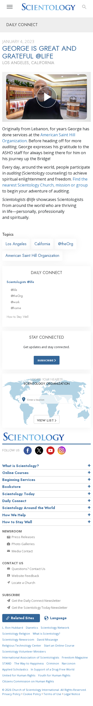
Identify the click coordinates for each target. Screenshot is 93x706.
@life (14, 289)
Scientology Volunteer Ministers (24, 651)
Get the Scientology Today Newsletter (39, 607)
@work (15, 302)
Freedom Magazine (75, 657)
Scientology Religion (16, 633)
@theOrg (65, 244)
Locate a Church (23, 582)
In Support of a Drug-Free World (52, 669)
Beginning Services (18, 479)
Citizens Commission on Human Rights (28, 681)
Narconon (68, 663)
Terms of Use (52, 694)
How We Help (14, 515)
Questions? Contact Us (28, 568)
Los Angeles (16, 244)
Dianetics (32, 627)
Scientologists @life (20, 282)
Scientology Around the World (28, 507)
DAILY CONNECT (46, 273)
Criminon (52, 663)
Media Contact (22, 551)
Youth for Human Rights (54, 675)
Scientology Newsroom (18, 639)
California (42, 244)
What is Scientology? (20, 465)
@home (16, 308)
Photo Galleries (23, 544)
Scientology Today (18, 493)
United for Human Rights (18, 675)
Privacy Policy (11, 694)
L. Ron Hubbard (12, 627)
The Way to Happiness (29, 663)
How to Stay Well (18, 316)
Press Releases (23, 537)
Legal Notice (72, 694)
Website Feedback (25, 575)
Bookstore (11, 486)
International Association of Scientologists (30, 657)
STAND (6, 663)
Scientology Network (55, 627)
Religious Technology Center (21, 645)
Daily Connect (14, 500)
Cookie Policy (32, 694)
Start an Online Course (59, 645)
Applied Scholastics (15, 669)
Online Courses (15, 472)
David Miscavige (47, 639)
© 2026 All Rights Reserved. (44, 690)
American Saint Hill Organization (32, 255)
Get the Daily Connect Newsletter (36, 600)
